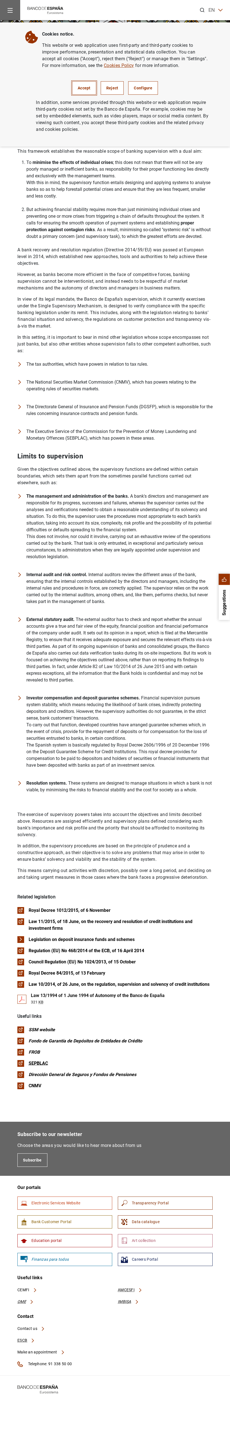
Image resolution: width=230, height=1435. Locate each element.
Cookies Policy (119, 65)
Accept (84, 88)
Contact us (27, 1328)
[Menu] (10, 10)
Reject (112, 88)
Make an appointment (37, 1352)
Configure (143, 88)
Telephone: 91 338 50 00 (49, 1364)
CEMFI (23, 1290)
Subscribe (32, 1160)
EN (211, 10)
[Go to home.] (45, 9)
